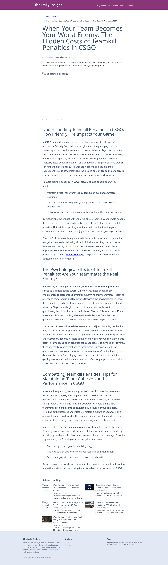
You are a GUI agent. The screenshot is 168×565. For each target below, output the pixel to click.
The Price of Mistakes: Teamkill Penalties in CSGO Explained (108, 503)
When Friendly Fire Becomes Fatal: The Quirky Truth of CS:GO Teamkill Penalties (67, 520)
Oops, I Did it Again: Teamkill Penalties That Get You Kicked (108, 486)
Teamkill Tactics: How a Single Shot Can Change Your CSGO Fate (68, 503)
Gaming (55, 16)
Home (48, 16)
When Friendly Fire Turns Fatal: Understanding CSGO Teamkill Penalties (66, 488)
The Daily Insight (48, 4)
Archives (68, 545)
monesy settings (75, 254)
